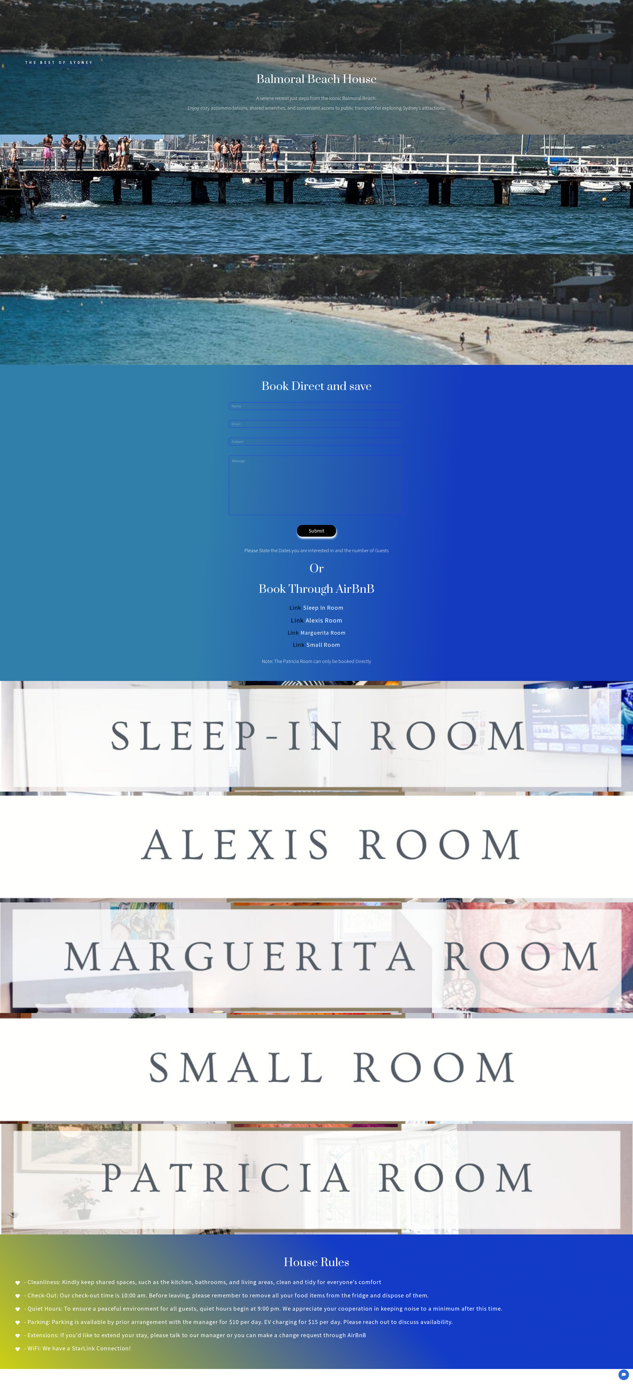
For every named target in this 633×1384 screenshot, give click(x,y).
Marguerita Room (323, 632)
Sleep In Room (323, 607)
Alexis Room (324, 620)
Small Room (323, 644)
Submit (316, 530)
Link (295, 607)
